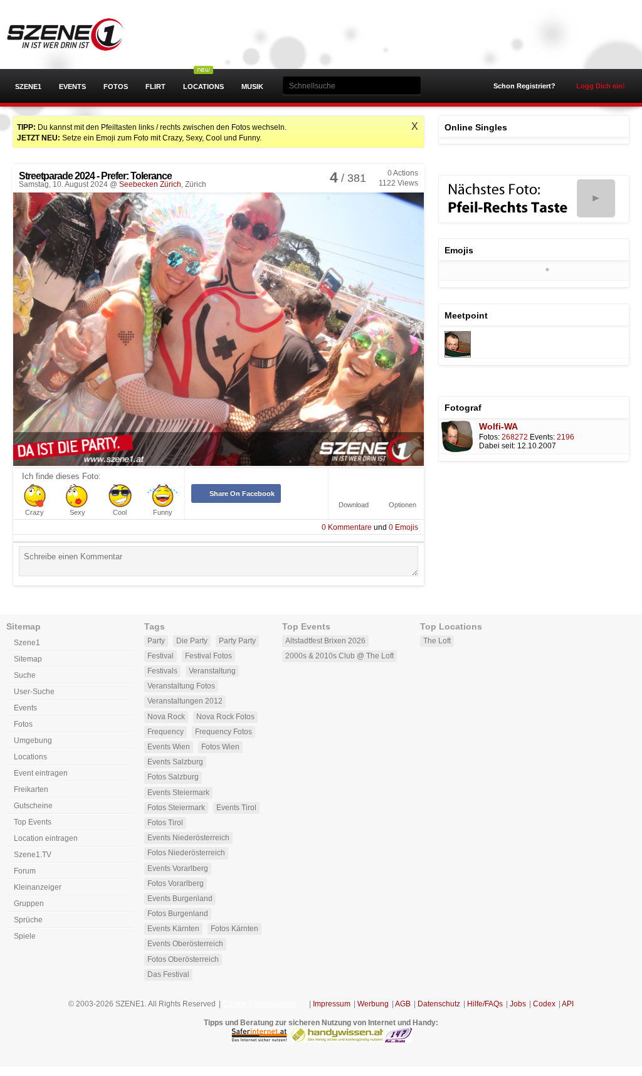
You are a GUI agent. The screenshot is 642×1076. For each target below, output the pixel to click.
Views (398, 183)
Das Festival (168, 974)
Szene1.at (76, 34)
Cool (120, 512)
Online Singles (476, 127)
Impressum (331, 1004)
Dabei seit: (497, 445)
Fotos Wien (220, 746)
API (568, 1004)
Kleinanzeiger (37, 887)
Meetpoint (466, 315)
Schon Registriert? (524, 86)
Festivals (162, 671)
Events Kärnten (173, 928)
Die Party (192, 640)
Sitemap (28, 659)
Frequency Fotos (223, 731)
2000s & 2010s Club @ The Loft (339, 655)
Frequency (165, 731)
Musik (252, 86)
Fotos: (489, 437)
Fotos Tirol (165, 822)
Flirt (155, 86)
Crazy (34, 512)
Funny (162, 512)
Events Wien (168, 746)
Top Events (32, 822)
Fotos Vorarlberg (175, 883)
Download (354, 505)
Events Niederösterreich (188, 837)
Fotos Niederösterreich (186, 852)
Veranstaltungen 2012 (185, 701)
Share (242, 493)
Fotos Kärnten (234, 928)
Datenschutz (439, 1004)
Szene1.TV (32, 854)
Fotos (115, 86)
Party (156, 640)
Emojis (403, 527)
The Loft (437, 640)
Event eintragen (41, 773)
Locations (203, 86)
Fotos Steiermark (176, 807)
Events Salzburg (175, 761)
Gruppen (29, 903)
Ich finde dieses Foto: (61, 476)
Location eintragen (46, 838)
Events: (542, 437)
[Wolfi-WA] (458, 355)
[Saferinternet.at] (259, 1040)
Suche (25, 675)
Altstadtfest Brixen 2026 (325, 640)
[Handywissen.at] (336, 1040)
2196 (565, 437)
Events (72, 86)
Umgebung (33, 740)
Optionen (402, 505)
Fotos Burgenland (177, 913)
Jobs (518, 1004)
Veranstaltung (212, 671)
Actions (402, 173)
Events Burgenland (180, 898)
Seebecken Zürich (150, 184)
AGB (403, 1004)
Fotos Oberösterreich (183, 959)
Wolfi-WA (498, 426)
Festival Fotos (208, 655)
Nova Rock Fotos (225, 716)
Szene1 (28, 86)
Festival (160, 655)
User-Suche (34, 691)
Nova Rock (166, 716)
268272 (515, 437)
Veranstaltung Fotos (181, 686)
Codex (544, 1004)
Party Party (237, 640)
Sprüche (28, 919)
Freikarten (31, 789)
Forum (25, 871)
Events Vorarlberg (177, 868)
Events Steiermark (178, 792)
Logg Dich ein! (600, 86)
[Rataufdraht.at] (398, 1040)
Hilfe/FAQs (485, 1004)
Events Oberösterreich (185, 943)
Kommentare (347, 527)
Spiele (25, 936)
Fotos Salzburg (173, 777)
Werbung (373, 1004)
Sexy (77, 512)
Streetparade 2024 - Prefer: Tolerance (95, 176)
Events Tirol (236, 807)
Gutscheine (33, 805)
